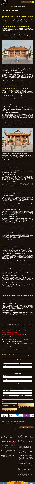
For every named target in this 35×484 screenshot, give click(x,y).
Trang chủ (12, 6)
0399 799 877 (27, 451)
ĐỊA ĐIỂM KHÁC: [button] (22, 433)
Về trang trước (4, 354)
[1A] (4, 415)
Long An (9, 19)
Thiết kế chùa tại (4, 19)
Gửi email (9, 354)
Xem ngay (17, 369)
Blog (15, 6)
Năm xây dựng (5, 379)
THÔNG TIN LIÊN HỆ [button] (5, 433)
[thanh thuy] (26, 415)
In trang (13, 354)
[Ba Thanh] (19, 415)
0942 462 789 (4, 455)
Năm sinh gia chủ (5, 361)
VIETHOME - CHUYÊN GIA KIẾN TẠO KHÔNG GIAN (13, 421)
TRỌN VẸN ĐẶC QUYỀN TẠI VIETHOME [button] (25, 455)
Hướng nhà (4, 365)
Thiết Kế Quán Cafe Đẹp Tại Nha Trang (8, 410)
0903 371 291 (10, 455)
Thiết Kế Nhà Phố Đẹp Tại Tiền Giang (8, 405)
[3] (12, 415)
